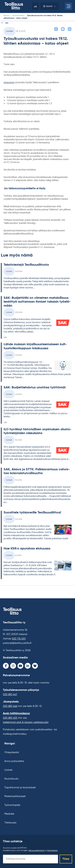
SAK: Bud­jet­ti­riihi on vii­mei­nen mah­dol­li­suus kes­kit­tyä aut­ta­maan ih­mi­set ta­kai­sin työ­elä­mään (37, 301)
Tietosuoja (10, 822)
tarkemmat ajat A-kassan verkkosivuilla (25, 722)
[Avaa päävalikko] (68, 6)
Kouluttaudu (11, 778)
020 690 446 (10, 706)
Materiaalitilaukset (15, 796)
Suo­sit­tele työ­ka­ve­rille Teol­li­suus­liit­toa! (32, 512)
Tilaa (65, 859)
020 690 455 (10, 718)
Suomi (49, 6)
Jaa (6, 23)
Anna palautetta (14, 761)
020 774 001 (19, 638)
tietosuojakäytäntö (36, 850)
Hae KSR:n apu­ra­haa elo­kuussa (27, 548)
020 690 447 (10, 694)
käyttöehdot (52, 850)
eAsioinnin (9, 82)
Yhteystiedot (11, 752)
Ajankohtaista (18, 15)
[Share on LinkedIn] (69, 29)
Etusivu (7, 15)
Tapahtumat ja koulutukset (20, 787)
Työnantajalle (12, 805)
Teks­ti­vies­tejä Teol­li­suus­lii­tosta (26, 264)
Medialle (9, 814)
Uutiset (9, 31)
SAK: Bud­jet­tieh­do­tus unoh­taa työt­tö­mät (35, 387)
